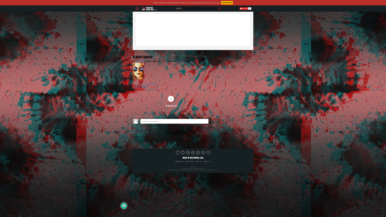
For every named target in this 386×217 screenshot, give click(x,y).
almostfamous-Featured (145, 84)
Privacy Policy (189, 161)
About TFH (199, 161)
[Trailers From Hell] (143, 8)
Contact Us (207, 161)
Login (206, 114)
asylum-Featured (139, 87)
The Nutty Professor (142, 51)
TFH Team (140, 61)
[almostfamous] (138, 71)
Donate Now (227, 3)
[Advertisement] (193, 30)
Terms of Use (179, 161)
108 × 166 (180, 61)
